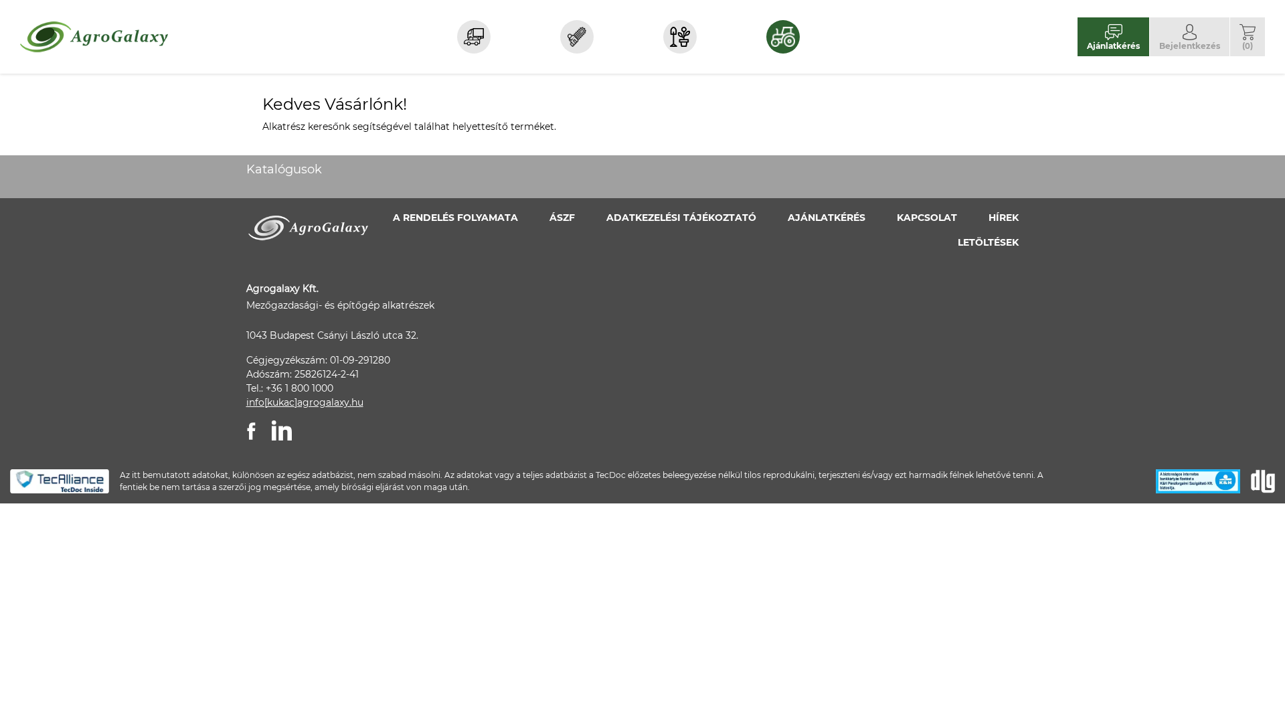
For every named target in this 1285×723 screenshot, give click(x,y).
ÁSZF (562, 218)
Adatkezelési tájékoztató (681, 218)
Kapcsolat (927, 218)
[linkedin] (282, 430)
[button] (1247, 36)
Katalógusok (284, 169)
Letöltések (988, 242)
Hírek (1004, 218)
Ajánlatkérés (826, 218)
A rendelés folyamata (455, 218)
